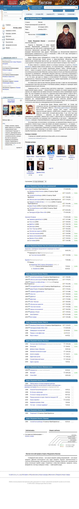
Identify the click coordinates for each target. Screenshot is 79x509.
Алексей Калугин (61, 156)
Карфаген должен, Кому (37, 402)
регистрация (7, 6)
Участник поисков (34, 233)
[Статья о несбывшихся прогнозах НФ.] (64, 400)
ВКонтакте (52, 474)
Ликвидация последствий (37, 330)
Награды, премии (11, 33)
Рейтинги (8, 36)
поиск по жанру (57, 10)
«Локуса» (28, 120)
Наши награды (43, 474)
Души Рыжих (33, 206)
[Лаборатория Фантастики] (28, 8)
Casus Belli (33, 375)
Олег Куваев (11, 100)
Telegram (58, 474)
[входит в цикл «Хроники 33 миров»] (29, 291)
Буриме (27, 260)
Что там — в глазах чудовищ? (38, 405)
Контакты (35, 474)
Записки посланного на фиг (38, 351)
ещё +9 (51, 168)
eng (15, 474)
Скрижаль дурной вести (36, 219)
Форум (8, 48)
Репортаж (33, 346)
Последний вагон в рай (36, 208)
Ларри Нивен (30, 156)
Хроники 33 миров (30, 217)
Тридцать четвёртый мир (36, 202)
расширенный (70, 10)
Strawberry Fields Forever (36, 191)
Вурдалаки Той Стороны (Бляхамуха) (42, 264)
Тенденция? (33, 413)
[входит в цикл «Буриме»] (29, 370)
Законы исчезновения (35, 236)
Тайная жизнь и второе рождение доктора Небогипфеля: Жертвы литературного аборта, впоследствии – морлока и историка (43, 385)
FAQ (30, 474)
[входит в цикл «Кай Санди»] (29, 277)
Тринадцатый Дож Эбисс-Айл (37, 212)
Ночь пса (31, 222)
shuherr (27, 436)
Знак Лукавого (34, 314)
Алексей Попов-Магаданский (38, 389)
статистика (71, 14)
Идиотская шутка (35, 356)
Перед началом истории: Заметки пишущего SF (44, 397)
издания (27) (50, 14)
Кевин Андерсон (40, 156)
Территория (11, 101)
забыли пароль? (17, 6)
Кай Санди (28, 189)
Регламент (25, 474)
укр (20, 474)
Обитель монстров (34, 199)
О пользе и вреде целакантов (38, 394)
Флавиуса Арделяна (8, 76)
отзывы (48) (39, 14)
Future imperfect (34, 400)
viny (4, 123)
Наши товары (66, 474)
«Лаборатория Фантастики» (43, 483)
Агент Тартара (33, 229)
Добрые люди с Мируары (37, 349)
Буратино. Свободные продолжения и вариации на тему (41, 248)
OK (19, 18)
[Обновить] (21, 101)
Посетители (9, 42)
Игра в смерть (34, 335)
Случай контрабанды (35, 195)
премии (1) (61, 14)
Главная (8, 25)
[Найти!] (76, 7)
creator (32, 436)
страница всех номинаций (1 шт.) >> (37, 138)
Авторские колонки (11, 45)
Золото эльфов (34, 354)
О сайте (11, 474)
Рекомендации (10, 39)
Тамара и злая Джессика (37, 333)
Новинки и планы (11, 30)
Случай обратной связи (37, 359)
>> (14, 144)
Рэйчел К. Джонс (7, 70)
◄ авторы (29, 14)
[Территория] (6, 114)
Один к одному (34, 362)
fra (18, 474)
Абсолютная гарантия (35, 231)
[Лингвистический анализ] (64, 330)
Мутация (32, 372)
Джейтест (32, 224)
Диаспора (32, 226)
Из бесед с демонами (36, 392)
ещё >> (37, 36)
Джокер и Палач (34, 238)
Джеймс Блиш (41, 172)
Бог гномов (32, 240)
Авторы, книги (17, 27)
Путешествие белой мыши (38, 344)
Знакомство (36, 268)
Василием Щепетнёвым (62, 108)
